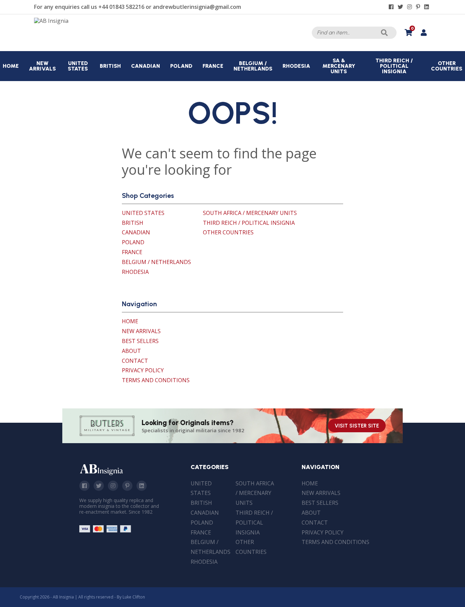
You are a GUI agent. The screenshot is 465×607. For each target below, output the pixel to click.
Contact (135, 360)
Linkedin (142, 486)
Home (130, 321)
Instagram (113, 486)
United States (143, 213)
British (132, 223)
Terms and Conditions (156, 380)
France (132, 252)
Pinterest (127, 486)
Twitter (99, 486)
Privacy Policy (143, 370)
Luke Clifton (134, 597)
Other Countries (228, 232)
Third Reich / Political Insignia (249, 223)
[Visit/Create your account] (423, 33)
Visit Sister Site (357, 426)
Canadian (136, 232)
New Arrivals (141, 331)
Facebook (84, 486)
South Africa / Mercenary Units (250, 213)
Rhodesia (135, 272)
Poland (133, 242)
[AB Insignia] (51, 21)
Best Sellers (140, 341)
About (131, 351)
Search (384, 33)
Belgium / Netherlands (156, 262)
